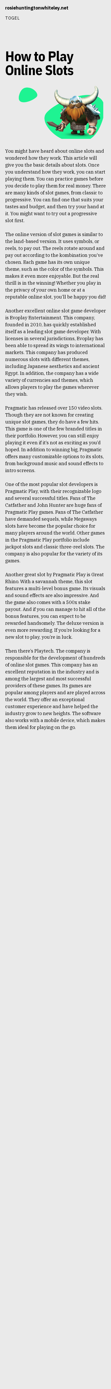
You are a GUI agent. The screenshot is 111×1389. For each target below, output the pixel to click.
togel (12, 18)
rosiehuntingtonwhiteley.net (36, 8)
